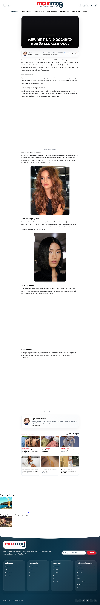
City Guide (80, 584)
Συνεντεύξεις (8, 575)
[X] (84, 5)
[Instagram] (87, 5)
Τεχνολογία (80, 569)
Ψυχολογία (56, 578)
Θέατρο (31, 569)
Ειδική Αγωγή (80, 575)
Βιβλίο (7, 569)
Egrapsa (79, 587)
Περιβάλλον (80, 572)
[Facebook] (80, 5)
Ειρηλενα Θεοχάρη (39, 419)
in (72, 53)
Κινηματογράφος (33, 566)
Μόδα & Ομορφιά (50, 35)
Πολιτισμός (8, 566)
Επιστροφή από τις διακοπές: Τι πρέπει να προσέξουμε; (17, 512)
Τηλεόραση (32, 572)
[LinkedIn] (91, 5)
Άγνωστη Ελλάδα (81, 581)
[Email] (95, 5)
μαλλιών (71, 62)
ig (87, 600)
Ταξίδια (79, 578)
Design (55, 575)
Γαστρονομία (56, 566)
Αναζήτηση (91, 552)
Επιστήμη (79, 566)
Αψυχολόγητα (56, 581)
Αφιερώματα (8, 572)
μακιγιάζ (55, 96)
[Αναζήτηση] (4, 5)
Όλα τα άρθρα (36, 425)
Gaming (31, 575)
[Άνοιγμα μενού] (8, 5)
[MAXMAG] (50, 4)
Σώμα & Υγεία (56, 572)
